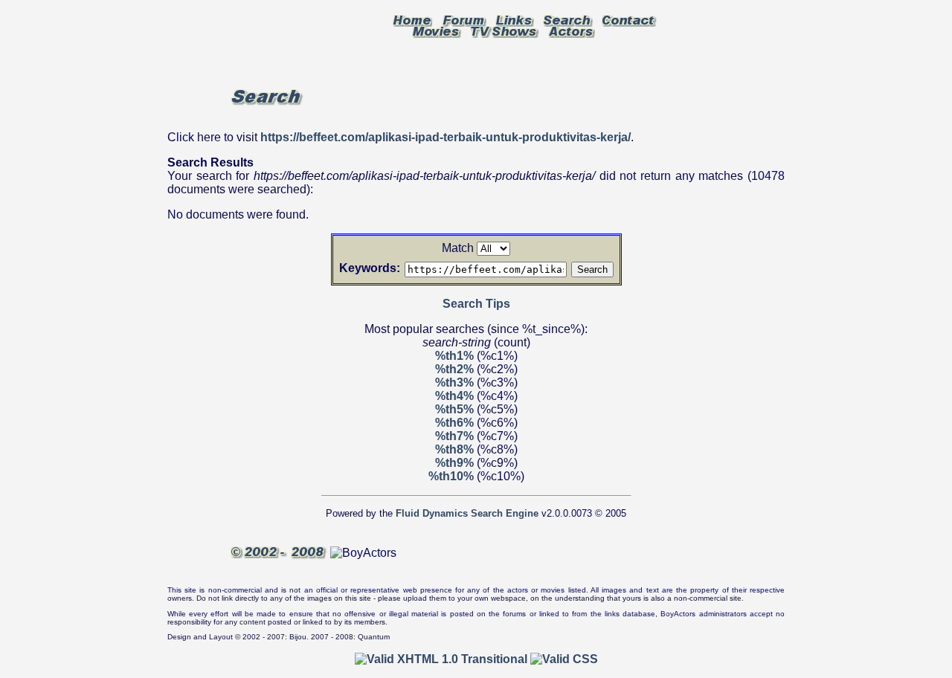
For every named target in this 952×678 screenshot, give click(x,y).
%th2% (454, 369)
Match (458, 248)
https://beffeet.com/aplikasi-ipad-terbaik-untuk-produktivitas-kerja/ (445, 137)
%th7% (454, 436)
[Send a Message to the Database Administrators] (629, 19)
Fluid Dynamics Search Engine (467, 513)
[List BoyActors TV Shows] (504, 30)
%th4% (454, 396)
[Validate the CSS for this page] (564, 659)
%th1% (454, 355)
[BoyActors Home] (412, 19)
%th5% (454, 409)
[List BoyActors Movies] (436, 30)
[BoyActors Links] (514, 19)
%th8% (454, 449)
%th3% (454, 382)
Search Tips (476, 303)
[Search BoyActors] (568, 19)
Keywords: (369, 268)
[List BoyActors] (571, 30)
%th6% (454, 422)
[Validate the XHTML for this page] (441, 659)
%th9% (454, 462)
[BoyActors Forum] (463, 19)
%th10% (451, 476)
